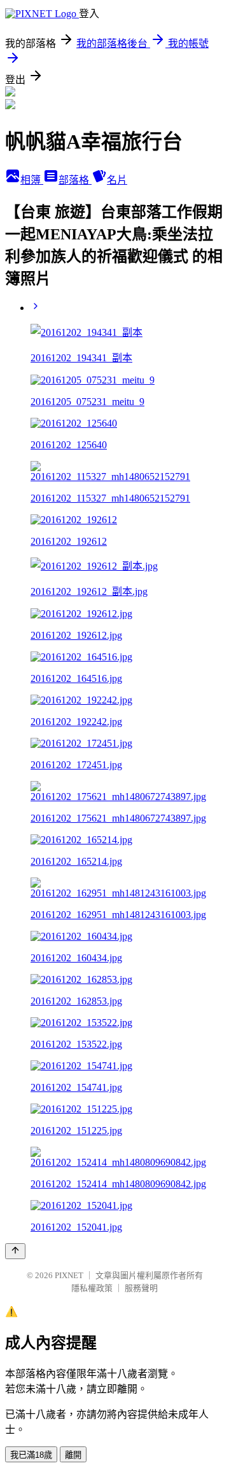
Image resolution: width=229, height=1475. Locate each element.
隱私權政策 (92, 1288)
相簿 (31, 180)
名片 (117, 180)
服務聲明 (141, 1288)
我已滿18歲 (31, 1455)
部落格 (75, 180)
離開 (73, 1455)
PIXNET (69, 1275)
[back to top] (15, 1251)
